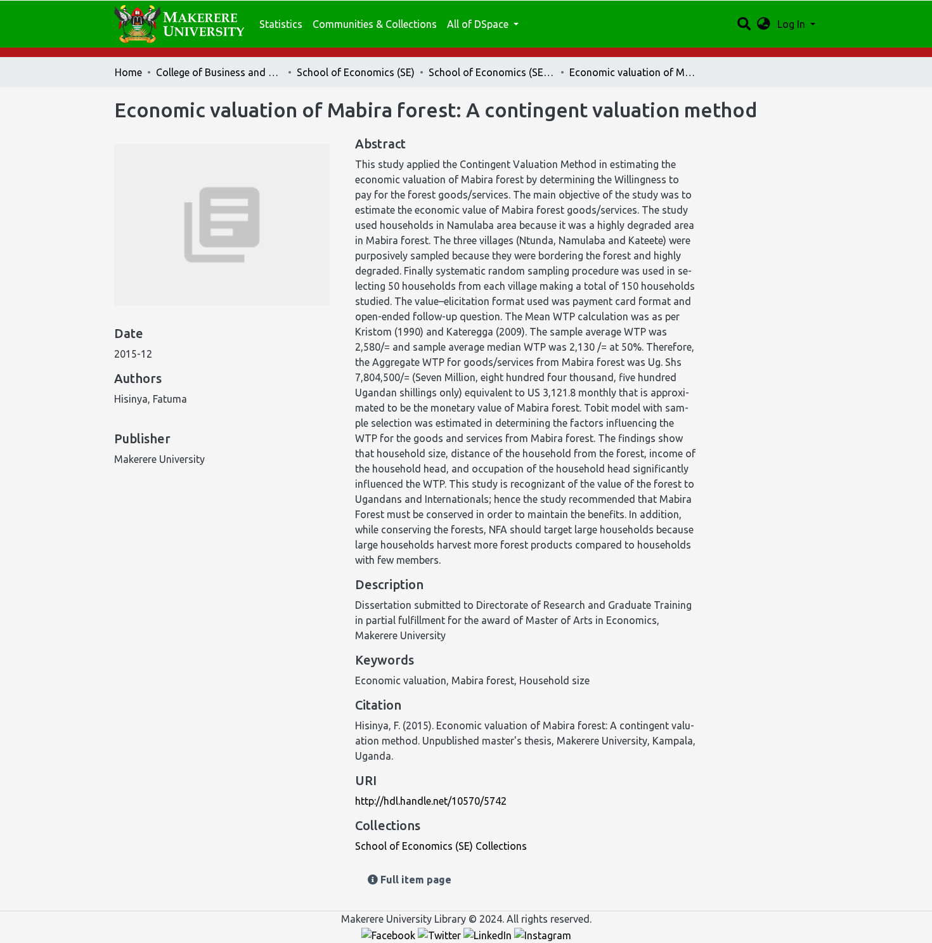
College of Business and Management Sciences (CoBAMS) (219, 72)
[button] (764, 24)
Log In (792, 24)
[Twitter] (440, 934)
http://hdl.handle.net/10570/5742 (431, 801)
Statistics (280, 24)
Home (128, 72)
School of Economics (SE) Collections (492, 72)
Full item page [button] (414, 879)
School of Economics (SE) (356, 72)
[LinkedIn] (488, 934)
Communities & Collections (375, 24)
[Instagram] (542, 934)
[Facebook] (389, 934)
